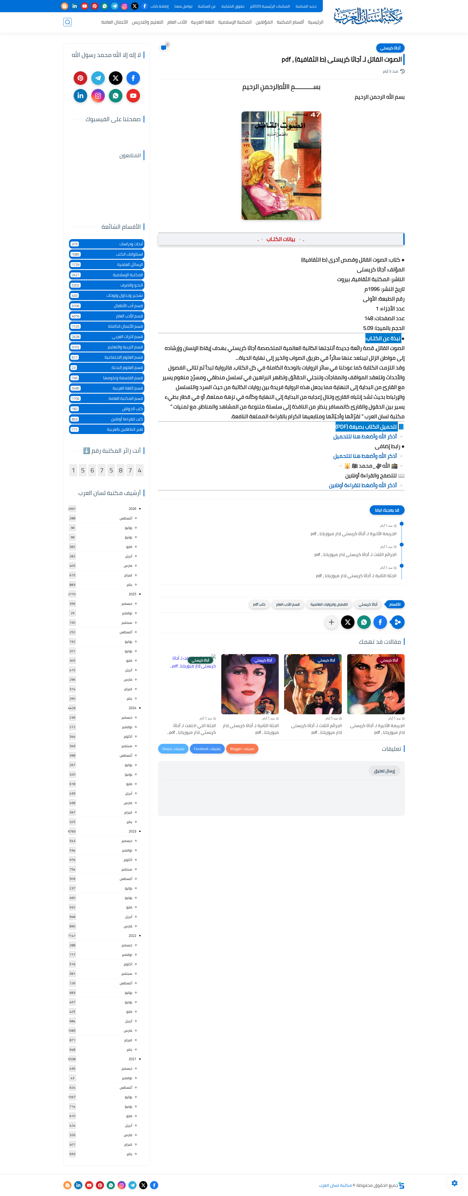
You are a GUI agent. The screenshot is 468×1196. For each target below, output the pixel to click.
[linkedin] (74, 6)
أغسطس (126, 518)
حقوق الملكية (233, 6)
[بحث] (67, 22)
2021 (132, 1059)
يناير (129, 584)
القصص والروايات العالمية (329, 604)
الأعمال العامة (114, 22)
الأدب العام (177, 22)
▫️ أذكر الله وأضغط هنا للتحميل (369, 436)
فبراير (128, 575)
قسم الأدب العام (288, 604)
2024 (132, 708)
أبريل (128, 556)
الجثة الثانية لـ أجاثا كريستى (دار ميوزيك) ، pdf (356, 575)
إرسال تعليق (384, 771)
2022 (132, 935)
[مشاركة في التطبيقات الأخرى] (331, 622)
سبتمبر (126, 622)
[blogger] (64, 6)
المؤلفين (264, 22)
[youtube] (84, 6)
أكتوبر (127, 736)
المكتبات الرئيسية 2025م (270, 6)
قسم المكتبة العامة (107, 398)
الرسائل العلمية (107, 264)
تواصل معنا (183, 6)
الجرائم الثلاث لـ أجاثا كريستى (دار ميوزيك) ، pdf (355, 554)
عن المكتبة (207, 6)
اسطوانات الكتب (107, 254)
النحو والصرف (107, 285)
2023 (132, 831)
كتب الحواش (107, 409)
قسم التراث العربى (107, 336)
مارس (128, 565)
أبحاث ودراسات (107, 244)
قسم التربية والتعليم (107, 347)
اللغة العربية (202, 22)
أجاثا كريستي (390, 48)
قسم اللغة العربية (107, 388)
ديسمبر (126, 603)
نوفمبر (127, 613)
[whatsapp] (104, 6)
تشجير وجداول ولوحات (107, 295)
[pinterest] (94, 6)
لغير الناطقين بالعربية (107, 429)
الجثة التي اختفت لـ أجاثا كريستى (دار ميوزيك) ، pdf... (191, 729)
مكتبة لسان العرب (335, 1185)
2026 (132, 508)
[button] (380, 622)
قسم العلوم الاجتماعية (107, 357)
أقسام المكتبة (290, 22)
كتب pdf (259, 604)
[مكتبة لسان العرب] (368, 16)
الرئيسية (315, 22)
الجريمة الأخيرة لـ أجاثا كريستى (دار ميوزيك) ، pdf (353, 533)
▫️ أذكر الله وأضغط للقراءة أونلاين (367, 485)
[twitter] (134, 6)
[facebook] (144, 6)
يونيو (128, 537)
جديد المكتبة (306, 6)
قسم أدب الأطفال (107, 306)
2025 (132, 594)
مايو (129, 546)
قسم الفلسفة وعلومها (107, 378)
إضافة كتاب (160, 6)
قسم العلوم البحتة (107, 367)
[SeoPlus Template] (401, 1185)
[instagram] (124, 6)
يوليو (128, 527)
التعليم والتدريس (147, 22)
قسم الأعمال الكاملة (107, 326)
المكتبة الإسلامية (235, 22)
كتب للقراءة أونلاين (107, 419)
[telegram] (114, 6)
